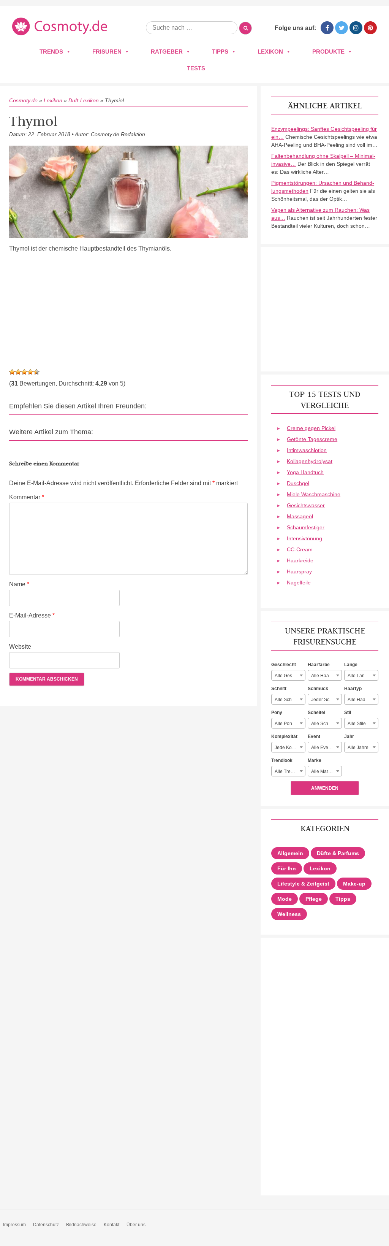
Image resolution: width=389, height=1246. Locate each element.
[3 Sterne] (24, 372)
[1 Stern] (12, 372)
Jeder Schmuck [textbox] (326, 699)
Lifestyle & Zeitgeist (303, 884)
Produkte (328, 51)
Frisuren (107, 51)
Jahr (349, 736)
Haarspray (299, 571)
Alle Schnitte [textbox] (287, 699)
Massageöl (300, 516)
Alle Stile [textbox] (357, 723)
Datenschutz (46, 1224)
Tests (196, 68)
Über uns (136, 1224)
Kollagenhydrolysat (309, 461)
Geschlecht (283, 664)
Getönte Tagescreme (312, 439)
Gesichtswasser (306, 505)
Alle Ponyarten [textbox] (290, 723)
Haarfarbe (319, 664)
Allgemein (290, 853)
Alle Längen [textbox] (360, 675)
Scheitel (316, 712)
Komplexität (284, 736)
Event (314, 736)
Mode (284, 899)
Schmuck (318, 688)
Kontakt (111, 1224)
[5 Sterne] (36, 372)
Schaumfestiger (305, 527)
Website (20, 646)
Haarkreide (300, 560)
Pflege (313, 899)
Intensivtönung (304, 538)
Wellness (289, 914)
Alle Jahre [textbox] (358, 747)
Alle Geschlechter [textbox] (290, 675)
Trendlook (282, 760)
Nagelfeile (299, 582)
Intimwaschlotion (307, 450)
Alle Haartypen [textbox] (363, 699)
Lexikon (270, 51)
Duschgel (298, 483)
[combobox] (288, 675)
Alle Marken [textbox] (323, 771)
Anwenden (324, 788)
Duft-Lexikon (83, 100)
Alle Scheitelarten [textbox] (326, 723)
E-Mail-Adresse (32, 615)
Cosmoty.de (23, 100)
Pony (276, 712)
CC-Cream (300, 549)
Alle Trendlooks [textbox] (290, 771)
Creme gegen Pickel (311, 428)
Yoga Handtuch (305, 472)
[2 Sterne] (18, 372)
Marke (314, 760)
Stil (347, 712)
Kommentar (26, 497)
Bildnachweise (81, 1224)
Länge (350, 664)
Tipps (220, 51)
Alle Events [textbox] (322, 747)
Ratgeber (167, 51)
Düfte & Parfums (338, 853)
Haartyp (353, 688)
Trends (51, 51)
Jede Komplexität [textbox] (290, 747)
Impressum (14, 1224)
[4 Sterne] (30, 372)
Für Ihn (286, 868)
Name (19, 584)
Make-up (354, 884)
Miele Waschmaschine (313, 494)
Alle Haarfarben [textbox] (326, 675)
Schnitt (278, 688)
